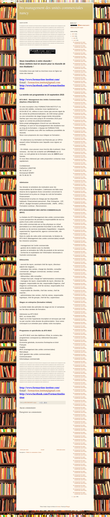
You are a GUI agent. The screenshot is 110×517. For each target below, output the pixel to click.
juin (74, 38)
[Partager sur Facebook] (45, 402)
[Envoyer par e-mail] (40, 402)
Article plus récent (24, 449)
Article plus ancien (61, 449)
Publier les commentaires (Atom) (33, 452)
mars (74, 496)
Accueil (42, 449)
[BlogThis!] (42, 402)
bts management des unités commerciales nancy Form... (80, 42)
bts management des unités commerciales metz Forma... (80, 191)
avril (74, 40)
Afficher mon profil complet (76, 27)
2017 (73, 34)
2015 (73, 36)
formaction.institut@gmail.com (44, 82)
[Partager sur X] (43, 402)
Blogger (68, 506)
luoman (58, 506)
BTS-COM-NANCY (84, 25)
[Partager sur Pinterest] (46, 402)
